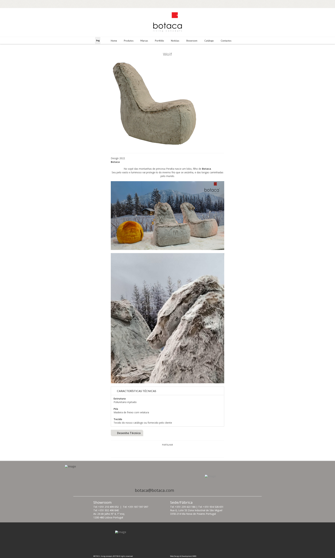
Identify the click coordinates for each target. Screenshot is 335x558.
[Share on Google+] (172, 452)
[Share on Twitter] (163, 452)
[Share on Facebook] (155, 452)
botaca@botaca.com (154, 490)
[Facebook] (316, 4)
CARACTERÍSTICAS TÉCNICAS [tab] (136, 391)
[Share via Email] (180, 452)
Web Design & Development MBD (183, 556)
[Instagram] (321, 4)
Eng (98, 40)
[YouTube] (326, 4)
